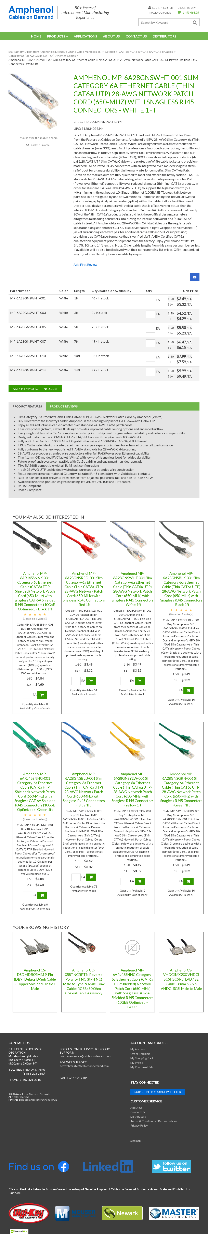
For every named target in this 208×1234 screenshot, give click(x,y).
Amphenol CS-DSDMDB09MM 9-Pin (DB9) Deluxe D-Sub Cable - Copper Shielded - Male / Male (35, 979)
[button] (188, 13)
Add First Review (85, 264)
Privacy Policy (139, 1125)
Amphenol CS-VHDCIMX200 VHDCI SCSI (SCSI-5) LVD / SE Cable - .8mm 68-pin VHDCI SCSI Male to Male (181, 979)
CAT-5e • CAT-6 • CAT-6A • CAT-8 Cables (146, 51)
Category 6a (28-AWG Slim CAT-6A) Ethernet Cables (42, 55)
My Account (138, 1049)
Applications (85, 36)
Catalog (110, 51)
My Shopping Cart (141, 1058)
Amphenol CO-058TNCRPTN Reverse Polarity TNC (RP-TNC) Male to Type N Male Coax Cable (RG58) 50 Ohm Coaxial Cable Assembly (84, 981)
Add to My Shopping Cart (35, 388)
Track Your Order (160, 12)
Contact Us (136, 36)
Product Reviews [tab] (64, 406)
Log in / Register (162, 7)
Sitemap (135, 1140)
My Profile (136, 1062)
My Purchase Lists (142, 1067)
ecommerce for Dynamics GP (40, 1099)
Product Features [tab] (27, 406)
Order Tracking (140, 1053)
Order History (187, 7)
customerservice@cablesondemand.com (85, 1056)
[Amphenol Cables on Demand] (31, 12)
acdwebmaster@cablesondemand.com (84, 1066)
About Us (111, 36)
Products (56, 36)
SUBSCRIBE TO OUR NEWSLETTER (157, 1092)
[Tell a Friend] (194, 277)
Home (36, 36)
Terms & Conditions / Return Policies (153, 1121)
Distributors (164, 36)
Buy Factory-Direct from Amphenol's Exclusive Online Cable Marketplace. (55, 51)
